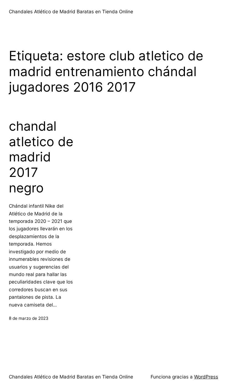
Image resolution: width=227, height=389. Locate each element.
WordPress (206, 377)
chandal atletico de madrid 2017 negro (41, 156)
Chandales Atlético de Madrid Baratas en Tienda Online (71, 11)
